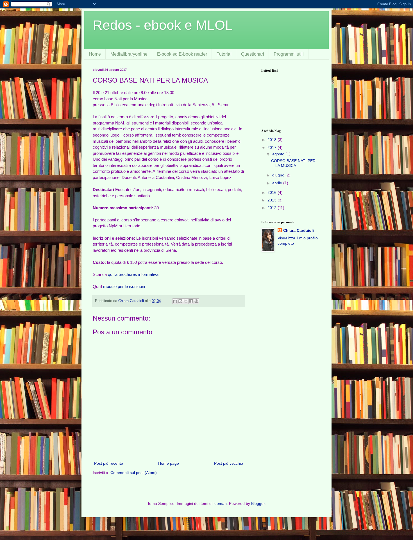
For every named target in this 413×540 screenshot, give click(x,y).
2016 (272, 192)
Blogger (258, 503)
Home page (168, 463)
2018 (272, 139)
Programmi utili (289, 54)
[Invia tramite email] (175, 301)
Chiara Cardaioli (298, 230)
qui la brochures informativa (133, 274)
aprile (277, 183)
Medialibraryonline (129, 54)
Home (95, 54)
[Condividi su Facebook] (191, 301)
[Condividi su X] (186, 301)
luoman (220, 503)
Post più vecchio (228, 463)
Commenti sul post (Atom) (133, 472)
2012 (272, 207)
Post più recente (108, 463)
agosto (278, 154)
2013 (272, 200)
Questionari (252, 54)
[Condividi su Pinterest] (196, 301)
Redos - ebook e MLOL (163, 25)
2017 (272, 147)
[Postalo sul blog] (180, 301)
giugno (278, 175)
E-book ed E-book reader (182, 54)
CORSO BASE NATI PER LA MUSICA (293, 163)
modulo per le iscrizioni (124, 286)
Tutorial (224, 54)
